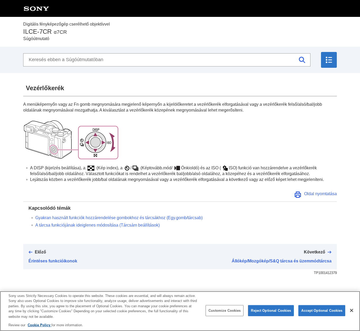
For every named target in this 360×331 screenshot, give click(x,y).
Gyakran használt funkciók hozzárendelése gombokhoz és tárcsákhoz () (119, 217)
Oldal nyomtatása (320, 193)
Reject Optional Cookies (271, 311)
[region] (180, 311)
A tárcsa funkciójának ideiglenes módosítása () (97, 225)
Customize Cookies (224, 311)
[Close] (351, 310)
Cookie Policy (39, 325)
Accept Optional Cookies (321, 311)
